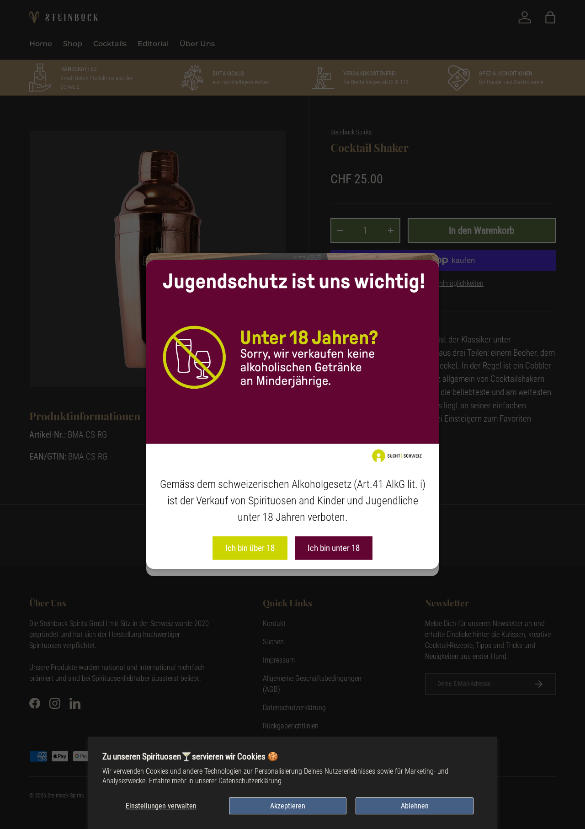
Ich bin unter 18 (334, 548)
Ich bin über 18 (250, 548)
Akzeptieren (287, 806)
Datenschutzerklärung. (250, 780)
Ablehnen (415, 806)
